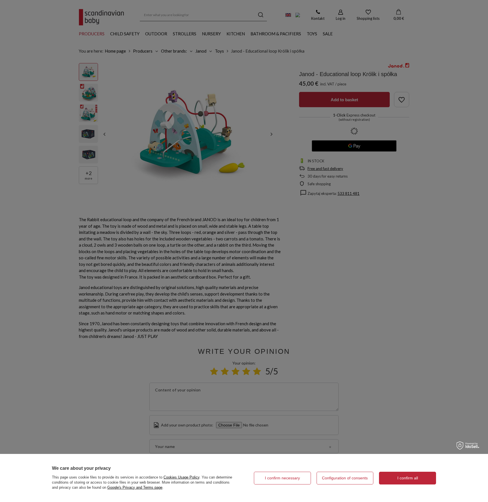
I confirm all (407, 478)
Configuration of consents (345, 478)
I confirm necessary (282, 478)
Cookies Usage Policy (181, 477)
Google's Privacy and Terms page (134, 487)
